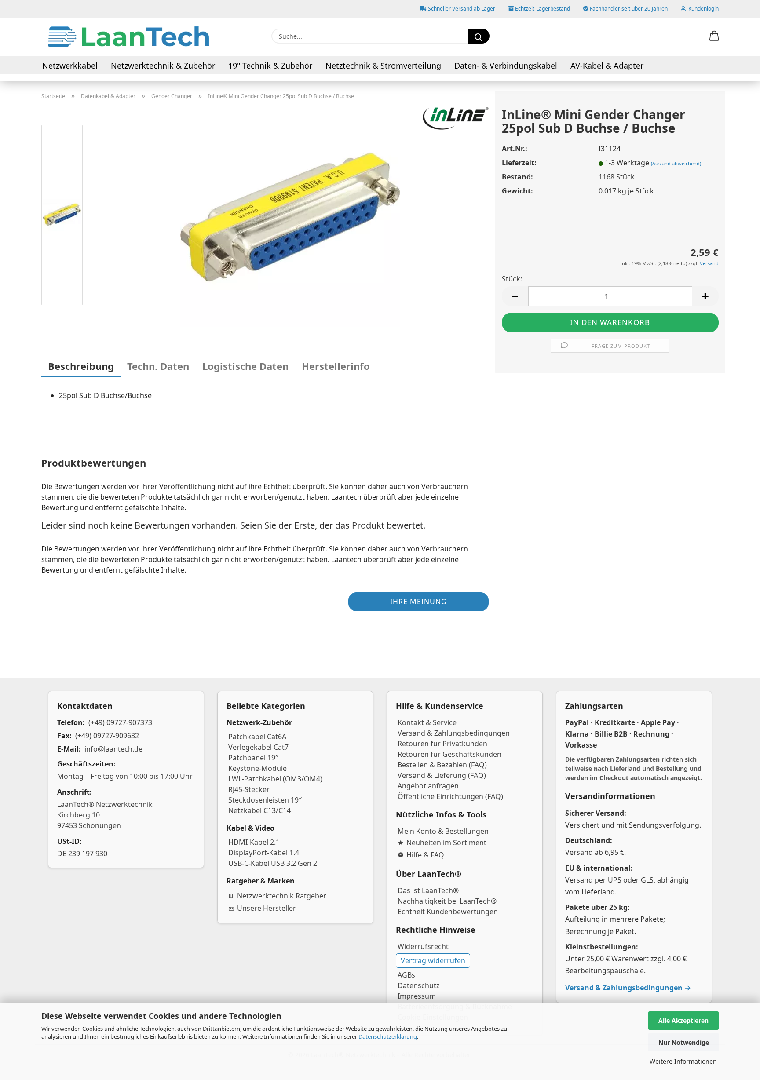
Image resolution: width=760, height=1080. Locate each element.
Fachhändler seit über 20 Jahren (628, 8)
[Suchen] (479, 36)
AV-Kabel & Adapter (606, 65)
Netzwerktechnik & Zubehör (163, 65)
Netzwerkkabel (70, 65)
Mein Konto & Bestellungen (443, 831)
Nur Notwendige (683, 1042)
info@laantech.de (113, 749)
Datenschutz (419, 985)
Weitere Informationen (683, 1061)
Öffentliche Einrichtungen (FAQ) (450, 796)
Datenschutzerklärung (387, 1036)
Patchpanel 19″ (253, 758)
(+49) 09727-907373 (120, 722)
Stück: (512, 279)
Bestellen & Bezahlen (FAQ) (442, 765)
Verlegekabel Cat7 (258, 747)
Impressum (417, 996)
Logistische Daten (245, 365)
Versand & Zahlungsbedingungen (454, 733)
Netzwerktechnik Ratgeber (281, 896)
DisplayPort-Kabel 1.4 (263, 852)
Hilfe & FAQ (425, 855)
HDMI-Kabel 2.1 (254, 842)
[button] (714, 36)
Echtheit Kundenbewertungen (448, 911)
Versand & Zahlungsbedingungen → (628, 987)
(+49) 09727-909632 (107, 736)
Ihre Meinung (418, 601)
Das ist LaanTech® (428, 890)
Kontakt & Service (427, 722)
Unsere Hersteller (266, 908)
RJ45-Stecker (249, 789)
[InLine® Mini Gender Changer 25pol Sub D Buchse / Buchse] (290, 216)
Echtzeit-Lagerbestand (542, 8)
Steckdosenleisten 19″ (265, 800)
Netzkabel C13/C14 (259, 810)
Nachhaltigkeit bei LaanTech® (447, 901)
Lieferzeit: (519, 163)
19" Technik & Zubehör (270, 65)
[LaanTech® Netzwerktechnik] (128, 37)
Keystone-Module (257, 768)
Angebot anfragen (428, 786)
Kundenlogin (702, 8)
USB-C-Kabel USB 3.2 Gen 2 (272, 863)
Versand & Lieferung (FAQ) (442, 775)
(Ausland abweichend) (676, 163)
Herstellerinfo (336, 365)
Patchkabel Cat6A (257, 736)
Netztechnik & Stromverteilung (383, 65)
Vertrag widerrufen (433, 960)
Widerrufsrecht (423, 946)
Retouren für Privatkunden (442, 743)
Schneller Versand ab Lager (461, 8)
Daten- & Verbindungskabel (505, 65)
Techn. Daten (158, 365)
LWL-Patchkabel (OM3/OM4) (275, 779)
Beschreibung (81, 365)
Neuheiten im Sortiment (446, 842)
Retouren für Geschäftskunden (449, 754)
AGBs (406, 975)
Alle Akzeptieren (683, 1020)
